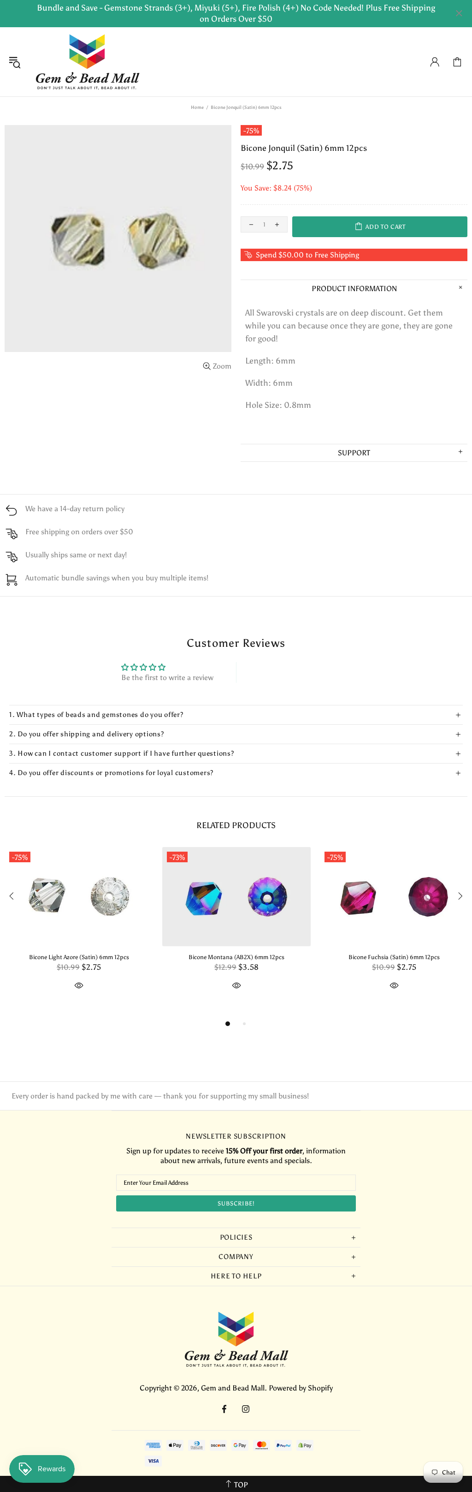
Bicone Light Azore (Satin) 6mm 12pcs (79, 957)
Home (197, 107)
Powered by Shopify (301, 1388)
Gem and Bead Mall (87, 61)
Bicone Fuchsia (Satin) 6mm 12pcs (394, 957)
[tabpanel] (79, 929)
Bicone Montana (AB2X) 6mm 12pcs (236, 957)
